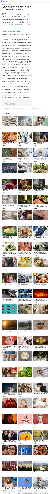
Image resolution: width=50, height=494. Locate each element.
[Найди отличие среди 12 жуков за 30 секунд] (9, 311)
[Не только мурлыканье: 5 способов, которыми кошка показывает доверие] (25, 421)
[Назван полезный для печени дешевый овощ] (9, 139)
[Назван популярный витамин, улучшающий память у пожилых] (40, 170)
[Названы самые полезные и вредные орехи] (25, 390)
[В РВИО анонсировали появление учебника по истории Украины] (25, 484)
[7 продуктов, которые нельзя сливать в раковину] (25, 311)
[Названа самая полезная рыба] (9, 123)
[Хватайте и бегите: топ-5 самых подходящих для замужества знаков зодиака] (40, 468)
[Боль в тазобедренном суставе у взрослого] (9, 264)
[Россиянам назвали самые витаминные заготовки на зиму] (40, 343)
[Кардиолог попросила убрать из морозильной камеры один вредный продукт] (40, 139)
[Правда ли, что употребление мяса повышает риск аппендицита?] (40, 452)
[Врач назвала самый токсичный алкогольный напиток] (25, 202)
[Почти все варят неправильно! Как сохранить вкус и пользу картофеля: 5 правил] (9, 233)
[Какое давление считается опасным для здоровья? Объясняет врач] (25, 139)
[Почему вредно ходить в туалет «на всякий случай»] (40, 311)
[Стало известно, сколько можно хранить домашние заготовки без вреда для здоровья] (9, 374)
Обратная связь (34, 493)
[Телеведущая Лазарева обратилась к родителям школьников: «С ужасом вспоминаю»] (40, 421)
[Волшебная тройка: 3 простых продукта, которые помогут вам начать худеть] (40, 280)
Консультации (4, 4)
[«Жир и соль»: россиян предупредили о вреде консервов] (9, 155)
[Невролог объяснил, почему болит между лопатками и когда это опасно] (40, 484)
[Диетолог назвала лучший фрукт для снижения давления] (25, 374)
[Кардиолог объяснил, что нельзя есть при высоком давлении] (25, 186)
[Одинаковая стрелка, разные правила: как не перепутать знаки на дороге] (25, 452)
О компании (4, 493)
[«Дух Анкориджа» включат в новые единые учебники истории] (9, 437)
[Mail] (1, 1)
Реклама (8, 493)
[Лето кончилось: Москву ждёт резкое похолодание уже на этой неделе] (25, 327)
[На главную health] (5, 1)
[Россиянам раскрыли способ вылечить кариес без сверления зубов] (9, 484)
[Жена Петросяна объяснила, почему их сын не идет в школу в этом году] (9, 452)
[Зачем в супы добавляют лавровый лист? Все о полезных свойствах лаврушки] (9, 249)
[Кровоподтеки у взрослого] (40, 217)
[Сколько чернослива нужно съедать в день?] (40, 327)
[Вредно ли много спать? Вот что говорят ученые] (40, 374)
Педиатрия (9, 4)
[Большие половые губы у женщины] (25, 155)
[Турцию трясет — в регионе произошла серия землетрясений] (25, 296)
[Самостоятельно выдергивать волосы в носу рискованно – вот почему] (25, 405)
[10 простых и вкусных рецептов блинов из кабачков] (40, 264)
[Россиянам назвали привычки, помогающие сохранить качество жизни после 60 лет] (9, 405)
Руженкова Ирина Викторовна (13, 31)
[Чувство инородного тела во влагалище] (9, 217)
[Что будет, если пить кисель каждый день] (9, 186)
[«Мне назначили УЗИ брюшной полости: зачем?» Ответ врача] (40, 405)
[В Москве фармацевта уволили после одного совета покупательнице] (25, 170)
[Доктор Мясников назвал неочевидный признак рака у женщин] (40, 186)
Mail (1, 493)
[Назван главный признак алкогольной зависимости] (25, 217)
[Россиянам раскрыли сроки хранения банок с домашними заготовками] (9, 468)
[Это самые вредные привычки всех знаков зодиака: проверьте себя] (9, 421)
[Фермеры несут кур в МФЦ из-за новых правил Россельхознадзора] (25, 233)
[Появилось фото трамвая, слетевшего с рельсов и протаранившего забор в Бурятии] (9, 296)
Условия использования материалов (26, 493)
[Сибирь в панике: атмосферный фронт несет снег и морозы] (40, 358)
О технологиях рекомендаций (42, 493)
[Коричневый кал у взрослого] (9, 202)
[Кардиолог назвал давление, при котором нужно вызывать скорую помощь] (40, 123)
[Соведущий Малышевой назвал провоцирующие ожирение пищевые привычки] (25, 358)
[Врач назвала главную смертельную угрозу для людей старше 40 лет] (40, 202)
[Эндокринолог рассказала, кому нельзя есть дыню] (25, 264)
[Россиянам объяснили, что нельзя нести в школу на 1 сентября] (25, 343)
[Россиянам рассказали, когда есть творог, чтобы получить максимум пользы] (25, 123)
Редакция (19, 493)
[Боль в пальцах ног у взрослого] (9, 358)
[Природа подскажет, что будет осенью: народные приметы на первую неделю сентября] (25, 249)
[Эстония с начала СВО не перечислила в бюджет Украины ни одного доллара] (40, 233)
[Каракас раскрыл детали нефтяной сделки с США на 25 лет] (9, 327)
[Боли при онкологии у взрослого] (40, 390)
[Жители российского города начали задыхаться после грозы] (9, 390)
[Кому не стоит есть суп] (25, 437)
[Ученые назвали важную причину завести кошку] (9, 343)
